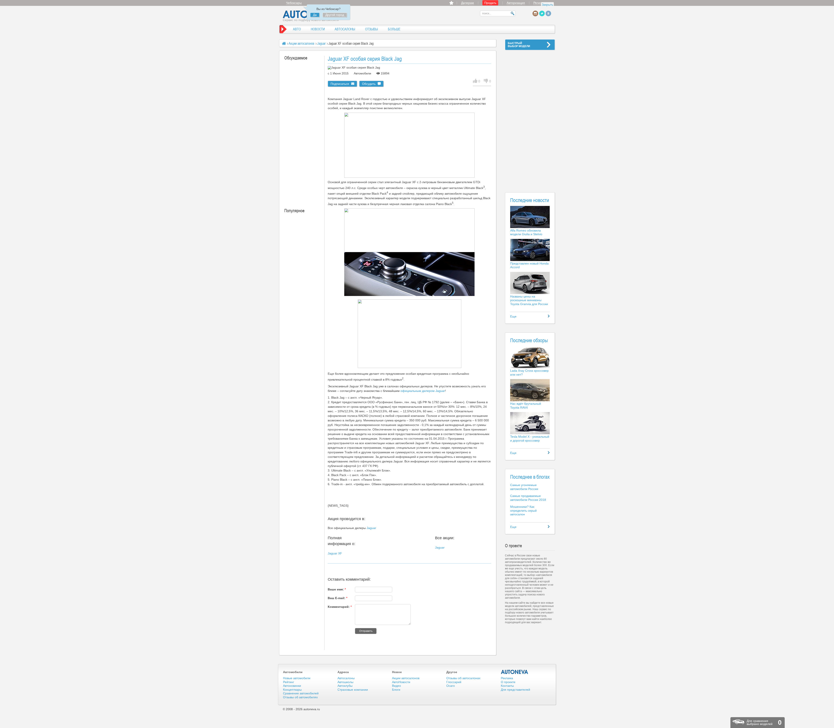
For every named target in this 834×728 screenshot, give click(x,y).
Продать (490, 3)
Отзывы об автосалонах (463, 678)
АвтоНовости (401, 682)
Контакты (507, 685)
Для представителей (515, 689)
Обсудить (369, 83)
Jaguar (321, 43)
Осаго (450, 685)
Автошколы (345, 682)
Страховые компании (353, 689)
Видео (396, 685)
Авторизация (516, 3)
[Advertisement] (530, 118)
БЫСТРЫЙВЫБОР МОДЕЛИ (519, 45)
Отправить (365, 631)
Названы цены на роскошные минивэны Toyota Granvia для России (529, 300)
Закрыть (547, 4)
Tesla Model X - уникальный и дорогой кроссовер (529, 438)
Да (315, 14)
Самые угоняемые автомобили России (524, 487)
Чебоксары (294, 3)
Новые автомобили (296, 678)
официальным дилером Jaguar (422, 391)
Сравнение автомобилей (301, 693)
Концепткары (292, 689)
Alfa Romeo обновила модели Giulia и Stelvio (526, 232)
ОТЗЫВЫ (371, 29)
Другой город (334, 14)
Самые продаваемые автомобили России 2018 (528, 497)
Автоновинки (292, 685)
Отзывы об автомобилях (300, 697)
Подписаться (340, 83)
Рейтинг (288, 682)
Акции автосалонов (301, 43)
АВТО (297, 29)
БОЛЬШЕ (394, 29)
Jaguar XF (335, 553)
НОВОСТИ (318, 29)
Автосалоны (346, 678)
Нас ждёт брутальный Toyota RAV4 (525, 405)
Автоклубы (345, 685)
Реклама (507, 678)
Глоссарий (453, 682)
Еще (513, 316)
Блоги (396, 689)
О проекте (508, 682)
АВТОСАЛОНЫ (345, 29)
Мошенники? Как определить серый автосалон (523, 510)
